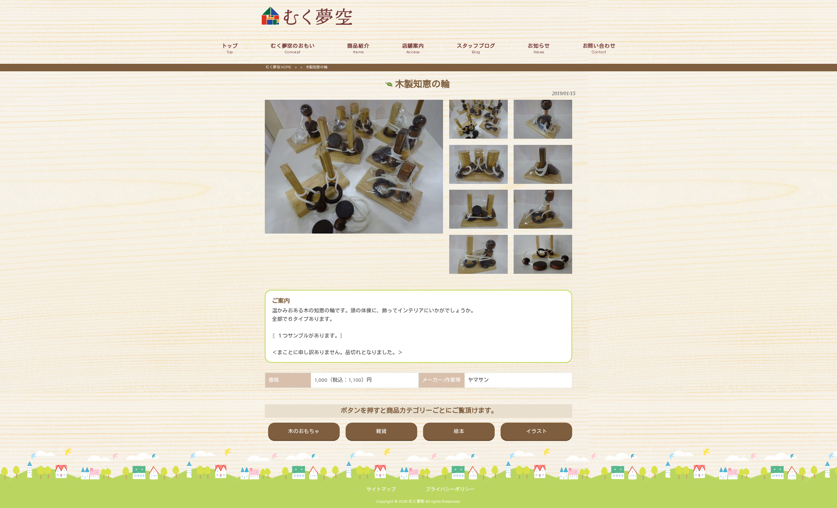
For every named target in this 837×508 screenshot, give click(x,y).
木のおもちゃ (303, 431)
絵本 (459, 431)
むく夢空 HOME (278, 67)
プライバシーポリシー (450, 489)
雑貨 (381, 431)
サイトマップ (381, 489)
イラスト (536, 431)
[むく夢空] (307, 23)
